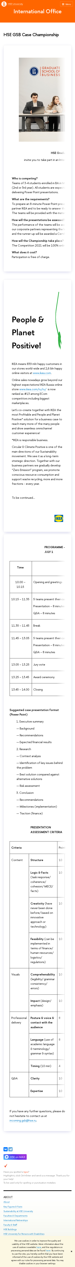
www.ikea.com (42, 373)
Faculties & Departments (15, 1215)
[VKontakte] (5, 1149)
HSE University (15, 3)
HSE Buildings (10, 1229)
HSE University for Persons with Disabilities (23, 1233)
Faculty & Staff (10, 1224)
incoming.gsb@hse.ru (23, 1120)
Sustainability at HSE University (18, 1211)
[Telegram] (10, 1149)
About (8, 1197)
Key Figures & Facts (12, 1206)
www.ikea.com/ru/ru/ (32, 389)
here (38, 1247)
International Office (38, 11)
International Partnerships (15, 1220)
